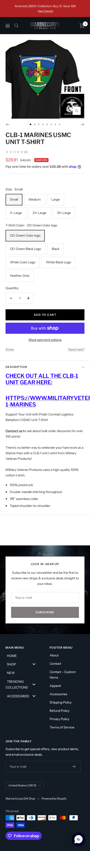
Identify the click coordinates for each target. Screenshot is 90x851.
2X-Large (39, 213)
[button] (78, 839)
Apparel (55, 686)
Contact (55, 664)
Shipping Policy (61, 702)
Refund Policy (59, 711)
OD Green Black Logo (25, 249)
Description (16, 367)
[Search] (16, 26)
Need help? (76, 349)
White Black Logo (58, 262)
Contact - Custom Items (63, 675)
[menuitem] (23, 655)
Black (55, 249)
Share (10, 349)
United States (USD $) (22, 785)
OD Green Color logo (25, 235)
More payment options (45, 340)
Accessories (58, 694)
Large (55, 199)
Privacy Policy (59, 719)
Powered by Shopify (54, 798)
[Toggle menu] (34, 664)
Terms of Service (62, 727)
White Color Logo (22, 262)
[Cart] (82, 25)
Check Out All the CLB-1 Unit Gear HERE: (42, 379)
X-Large (16, 213)
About (54, 655)
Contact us (14, 431)
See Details (45, 11)
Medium (35, 199)
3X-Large (64, 213)
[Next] (82, 124)
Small (14, 199)
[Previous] (7, 124)
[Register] (74, 766)
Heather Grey (20, 276)
